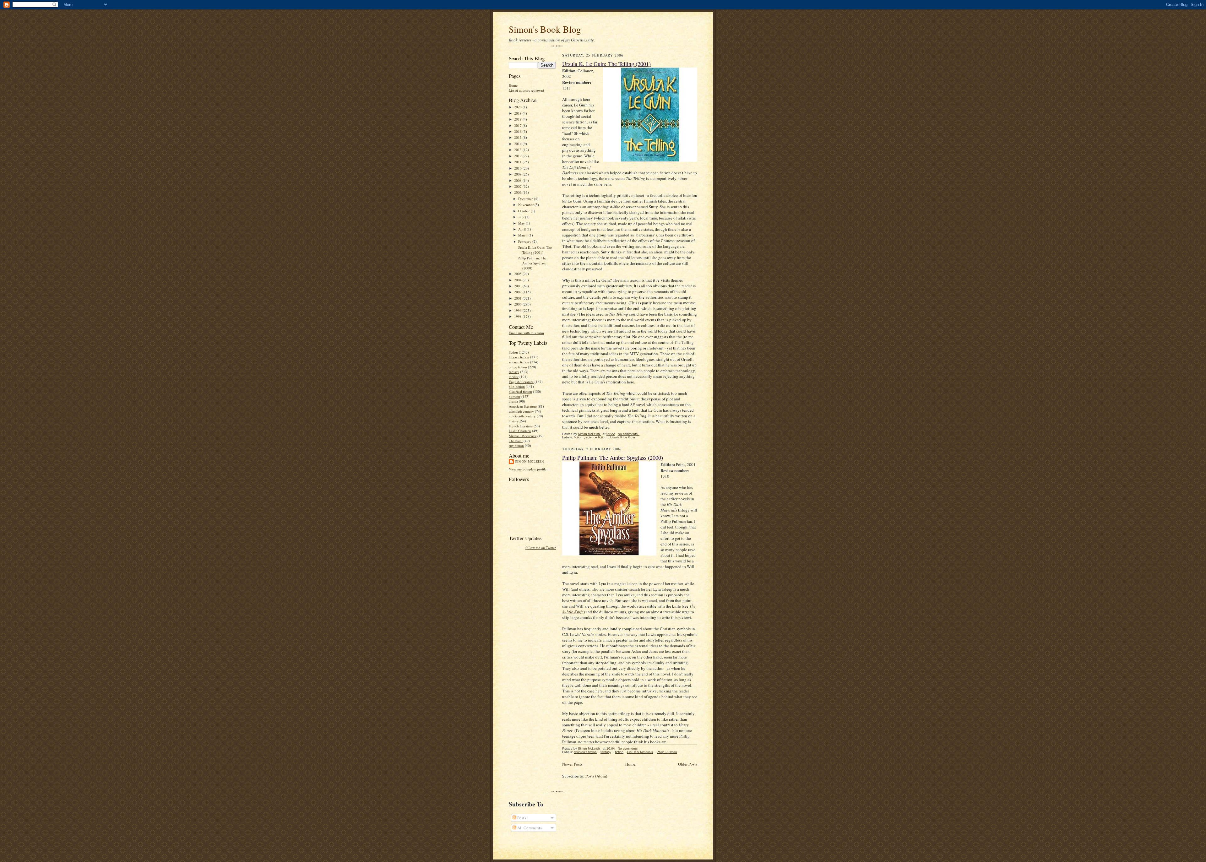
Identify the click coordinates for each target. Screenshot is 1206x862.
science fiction (519, 362)
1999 (518, 310)
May (522, 223)
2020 (518, 107)
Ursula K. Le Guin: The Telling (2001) (535, 250)
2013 (518, 149)
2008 (518, 180)
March (523, 235)
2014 (518, 143)
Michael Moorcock (522, 435)
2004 (518, 280)
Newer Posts (572, 764)
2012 (518, 156)
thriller (514, 376)
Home (513, 85)
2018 (518, 119)
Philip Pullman (667, 752)
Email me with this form (526, 332)
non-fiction (517, 386)
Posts (521, 818)
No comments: (628, 434)
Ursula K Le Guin (622, 437)
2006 (518, 192)
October (524, 211)
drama (513, 401)
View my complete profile (527, 469)
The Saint (516, 440)
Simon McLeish (529, 461)
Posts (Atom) (596, 776)
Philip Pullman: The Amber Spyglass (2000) (532, 263)
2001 (518, 298)
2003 (518, 286)
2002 (518, 292)
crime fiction (518, 367)
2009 (518, 174)
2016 (518, 131)
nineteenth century (522, 416)
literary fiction (519, 357)
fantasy (514, 371)
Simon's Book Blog (545, 29)
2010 (518, 168)
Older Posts (687, 764)
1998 (518, 316)
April (522, 229)
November (526, 204)
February (525, 241)
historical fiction (520, 391)
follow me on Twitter (540, 547)
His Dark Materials (640, 752)
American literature (523, 406)
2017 (518, 125)
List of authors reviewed (526, 90)
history (514, 421)
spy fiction (516, 445)
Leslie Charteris (520, 430)
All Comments (529, 828)
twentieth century (521, 411)
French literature (521, 426)
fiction (513, 352)
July (521, 216)
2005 (518, 273)
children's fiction (585, 752)
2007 (518, 186)
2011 (518, 162)
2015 (518, 137)
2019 (518, 113)
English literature (521, 381)
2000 (518, 304)
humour (514, 396)
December (526, 198)
